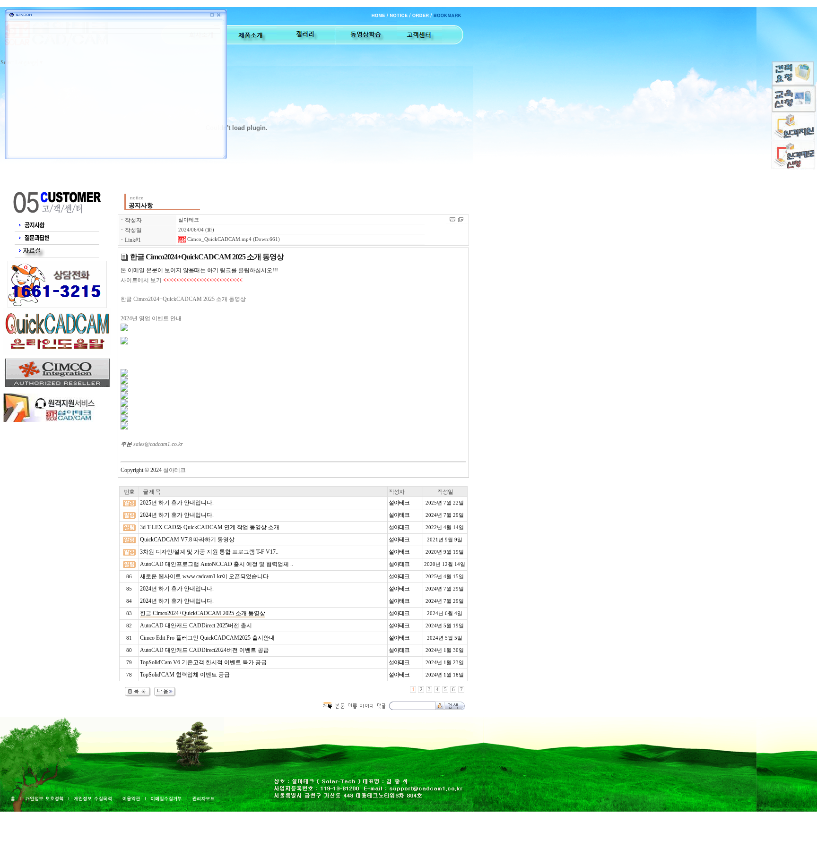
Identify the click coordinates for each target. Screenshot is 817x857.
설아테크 (188, 220)
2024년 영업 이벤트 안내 (151, 318)
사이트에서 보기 (141, 280)
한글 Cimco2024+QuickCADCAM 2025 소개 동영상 (183, 299)
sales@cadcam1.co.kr (158, 444)
